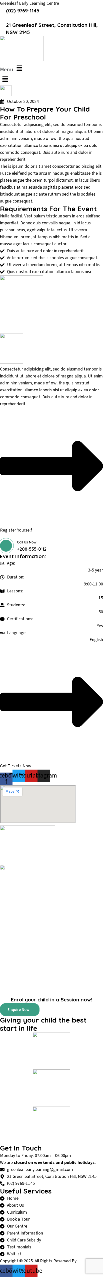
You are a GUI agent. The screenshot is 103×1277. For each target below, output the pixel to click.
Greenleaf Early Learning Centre (29, 3)
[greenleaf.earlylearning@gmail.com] (2, 17)
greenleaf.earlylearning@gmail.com (50, 18)
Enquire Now (19, 1009)
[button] (51, 68)
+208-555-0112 (31, 549)
